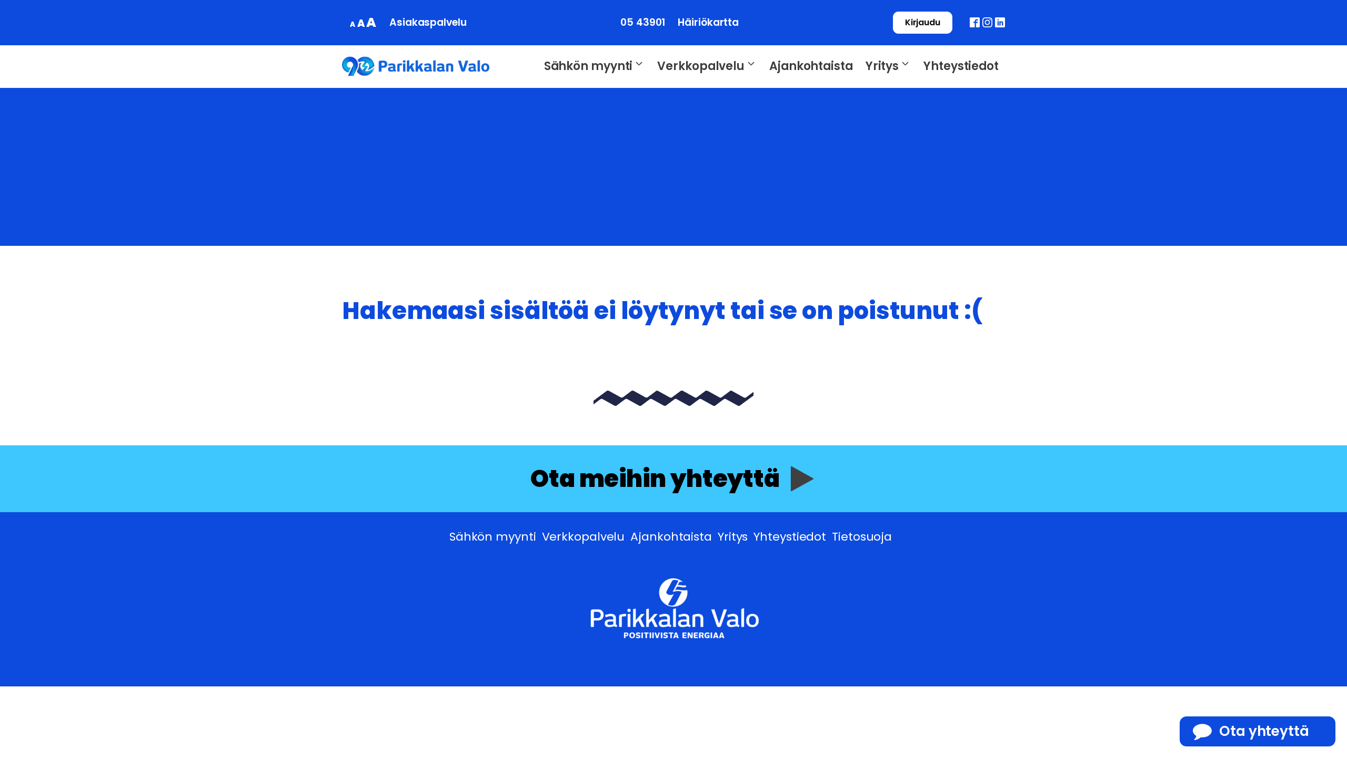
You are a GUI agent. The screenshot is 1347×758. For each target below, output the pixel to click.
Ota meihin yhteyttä (655, 478)
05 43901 (642, 22)
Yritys (882, 66)
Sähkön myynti (588, 66)
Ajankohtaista (811, 66)
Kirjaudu (922, 22)
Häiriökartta (708, 22)
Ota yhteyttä (1264, 731)
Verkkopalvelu (701, 66)
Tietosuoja (862, 536)
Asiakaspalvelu (428, 22)
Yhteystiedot (961, 66)
